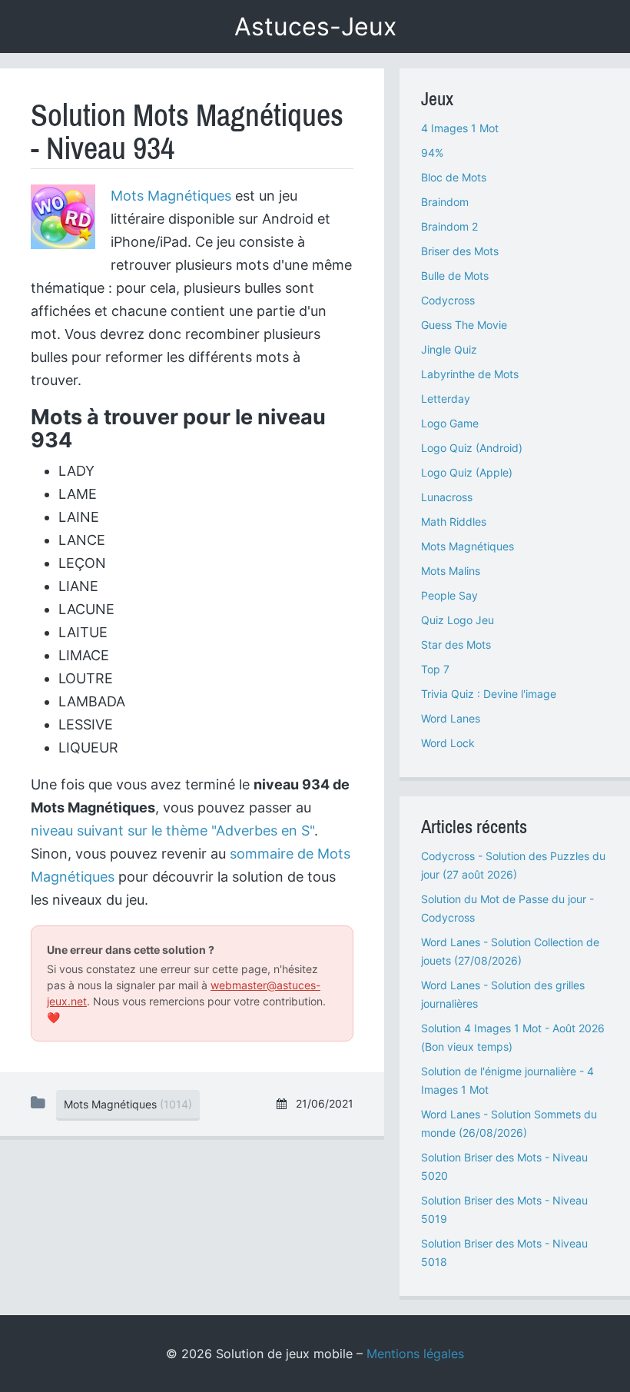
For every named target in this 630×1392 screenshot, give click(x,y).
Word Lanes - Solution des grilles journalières (503, 994)
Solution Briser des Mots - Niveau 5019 (504, 1209)
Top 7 (435, 669)
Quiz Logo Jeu (457, 619)
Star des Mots (456, 644)
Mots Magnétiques (171, 196)
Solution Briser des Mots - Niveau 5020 (504, 1166)
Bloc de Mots (453, 177)
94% (432, 152)
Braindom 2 (449, 226)
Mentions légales (415, 1353)
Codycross (448, 300)
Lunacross (446, 496)
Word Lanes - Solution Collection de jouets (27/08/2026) (510, 951)
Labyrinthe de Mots (470, 373)
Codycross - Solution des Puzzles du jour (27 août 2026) (513, 865)
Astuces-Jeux (315, 27)
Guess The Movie (464, 324)
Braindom (445, 201)
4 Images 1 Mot (460, 128)
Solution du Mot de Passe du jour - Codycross (507, 908)
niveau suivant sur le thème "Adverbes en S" (172, 830)
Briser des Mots (460, 250)
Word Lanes (450, 718)
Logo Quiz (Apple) (466, 472)
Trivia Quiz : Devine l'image (488, 693)
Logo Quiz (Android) (471, 447)
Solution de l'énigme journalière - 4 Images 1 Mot (507, 1080)
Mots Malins (450, 570)
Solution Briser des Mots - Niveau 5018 (504, 1252)
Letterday (445, 398)
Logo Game (450, 423)
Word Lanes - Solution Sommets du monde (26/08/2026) (509, 1123)
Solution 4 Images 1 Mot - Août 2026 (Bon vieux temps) (513, 1037)
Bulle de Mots (455, 275)
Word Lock (448, 742)
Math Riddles (453, 521)
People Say (449, 595)
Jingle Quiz (449, 349)
